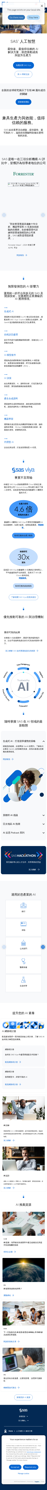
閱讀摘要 (22, 578)
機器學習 (8, 418)
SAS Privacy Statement (34, 1452)
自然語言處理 (11, 334)
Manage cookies (23, 1473)
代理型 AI (9, 442)
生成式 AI (9, 311)
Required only (30, 1467)
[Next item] (43, 947)
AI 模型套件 (10, 355)
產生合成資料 (11, 398)
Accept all (15, 1467)
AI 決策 (7, 378)
